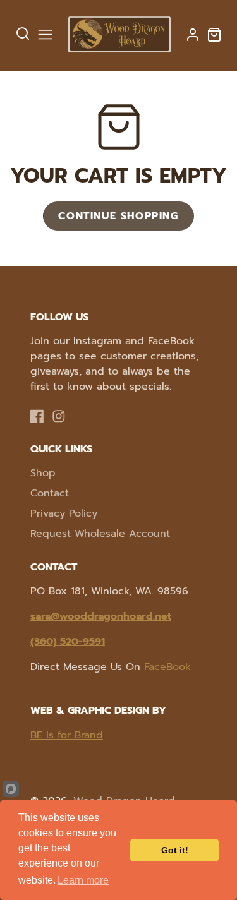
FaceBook (167, 667)
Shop (43, 473)
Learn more (83, 880)
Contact (49, 493)
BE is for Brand (66, 735)
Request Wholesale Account (100, 533)
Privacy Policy (63, 513)
